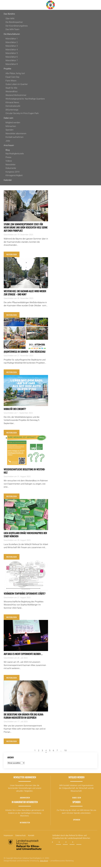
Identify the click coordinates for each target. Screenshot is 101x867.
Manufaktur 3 (12, 46)
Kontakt (31, 835)
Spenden (9, 130)
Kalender (8, 180)
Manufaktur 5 (12, 53)
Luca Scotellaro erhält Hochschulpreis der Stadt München (25, 534)
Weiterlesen (11, 254)
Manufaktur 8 (12, 64)
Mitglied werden (13, 122)
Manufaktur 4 (12, 49)
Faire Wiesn (11, 80)
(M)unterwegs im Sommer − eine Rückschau (24, 351)
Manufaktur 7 (12, 60)
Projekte (7, 68)
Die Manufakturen (12, 34)
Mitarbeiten (25, 822)
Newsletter (11, 164)
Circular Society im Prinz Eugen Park (22, 113)
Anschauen (9, 145)
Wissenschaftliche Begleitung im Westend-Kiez (24, 470)
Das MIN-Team (12, 29)
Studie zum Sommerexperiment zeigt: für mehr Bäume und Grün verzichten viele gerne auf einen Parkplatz (26, 227)
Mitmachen (11, 126)
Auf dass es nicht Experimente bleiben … (23, 654)
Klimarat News (12, 102)
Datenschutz (20, 835)
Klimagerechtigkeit (14, 175)
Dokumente (11, 168)
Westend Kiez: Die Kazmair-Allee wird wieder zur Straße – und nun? (25, 292)
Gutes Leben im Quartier (17, 84)
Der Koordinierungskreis (17, 26)
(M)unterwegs (12, 109)
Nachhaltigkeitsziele (15, 153)
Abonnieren (25, 797)
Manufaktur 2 (12, 42)
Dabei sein (8, 118)
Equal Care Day (12, 77)
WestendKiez (11, 91)
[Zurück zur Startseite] (50, 5)
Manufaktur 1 (12, 38)
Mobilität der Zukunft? (15, 409)
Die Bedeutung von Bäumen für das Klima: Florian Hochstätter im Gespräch (23, 715)
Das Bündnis (9, 14)
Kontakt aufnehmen (14, 137)
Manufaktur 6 (12, 57)
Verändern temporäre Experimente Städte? (24, 593)
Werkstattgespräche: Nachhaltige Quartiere (25, 98)
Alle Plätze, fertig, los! (15, 73)
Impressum (8, 835)
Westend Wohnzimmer (16, 95)
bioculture (44, 861)
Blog (8, 150)
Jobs (8, 140)
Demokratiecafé (13, 106)
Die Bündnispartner (14, 22)
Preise (8, 157)
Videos (9, 161)
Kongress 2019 (12, 172)
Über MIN (10, 18)
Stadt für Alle (11, 88)
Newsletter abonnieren (16, 133)
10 (65, 750)
